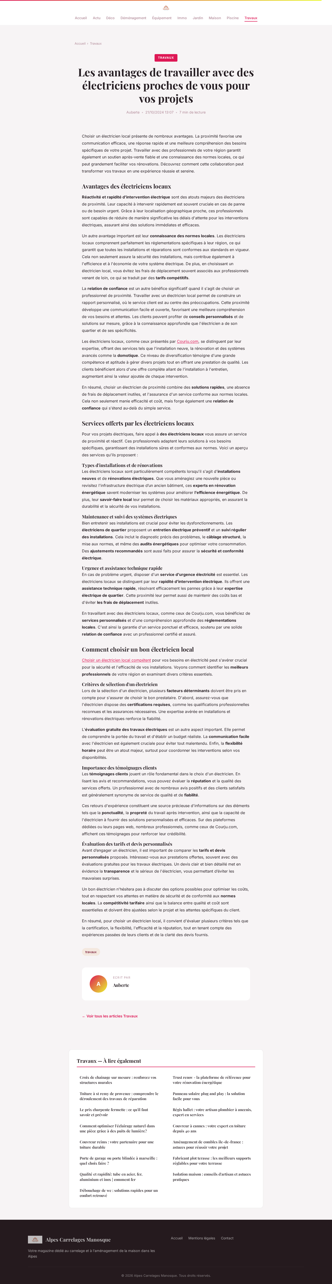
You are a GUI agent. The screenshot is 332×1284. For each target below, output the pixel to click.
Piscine (233, 18)
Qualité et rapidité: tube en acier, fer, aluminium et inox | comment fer (111, 1177)
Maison (215, 18)
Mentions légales (201, 1238)
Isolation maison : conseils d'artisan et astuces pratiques (212, 1177)
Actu (96, 18)
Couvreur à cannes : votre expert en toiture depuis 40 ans (209, 1128)
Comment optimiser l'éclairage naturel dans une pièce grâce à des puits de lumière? (117, 1128)
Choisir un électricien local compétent (116, 660)
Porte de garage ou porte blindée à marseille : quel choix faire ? (118, 1161)
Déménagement (133, 18)
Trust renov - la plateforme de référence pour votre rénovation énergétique (212, 1080)
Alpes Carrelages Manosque (78, 1239)
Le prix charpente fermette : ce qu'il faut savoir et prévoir (114, 1112)
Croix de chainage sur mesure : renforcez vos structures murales (118, 1080)
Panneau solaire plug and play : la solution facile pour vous (209, 1096)
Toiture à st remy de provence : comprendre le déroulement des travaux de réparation (119, 1096)
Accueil (81, 18)
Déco (110, 18)
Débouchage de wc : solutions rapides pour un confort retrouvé (119, 1193)
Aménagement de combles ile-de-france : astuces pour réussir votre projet (208, 1144)
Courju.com (187, 341)
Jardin (198, 18)
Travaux (251, 18)
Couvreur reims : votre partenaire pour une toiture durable (117, 1144)
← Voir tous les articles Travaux (110, 1016)
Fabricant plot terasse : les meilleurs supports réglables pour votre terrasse (212, 1161)
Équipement (162, 18)
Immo (182, 18)
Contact (227, 1238)
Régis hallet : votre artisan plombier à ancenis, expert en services (212, 1112)
